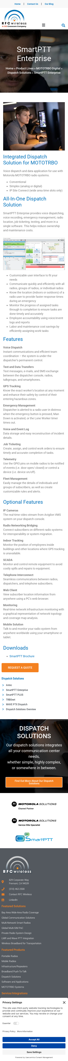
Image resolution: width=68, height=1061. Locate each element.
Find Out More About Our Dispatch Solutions (34, 782)
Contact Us (32, 4)
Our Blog (49, 4)
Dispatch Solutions (19, 72)
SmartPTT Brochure (21, 656)
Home (18, 4)
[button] (43, 25)
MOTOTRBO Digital (48, 68)
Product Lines (25, 68)
